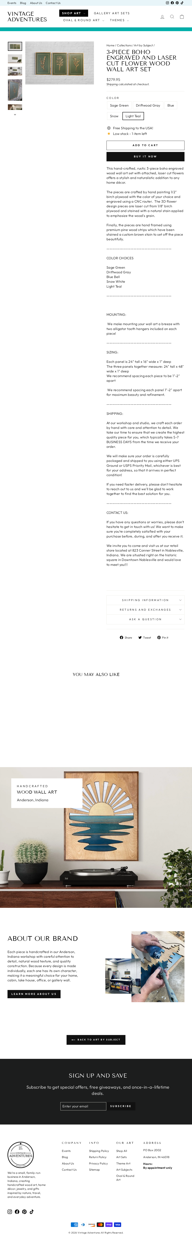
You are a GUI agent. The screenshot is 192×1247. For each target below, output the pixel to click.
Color (113, 98)
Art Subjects (124, 1169)
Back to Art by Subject (99, 1039)
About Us (36, 3)
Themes (118, 20)
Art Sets (121, 1157)
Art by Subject (143, 45)
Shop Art (72, 13)
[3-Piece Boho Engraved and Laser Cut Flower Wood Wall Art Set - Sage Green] (18, 740)
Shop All (121, 1151)
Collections (124, 45)
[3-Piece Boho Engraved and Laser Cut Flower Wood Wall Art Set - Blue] (28, 740)
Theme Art (123, 1163)
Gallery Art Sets (112, 13)
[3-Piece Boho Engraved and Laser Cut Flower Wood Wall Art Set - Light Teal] (38, 740)
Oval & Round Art (82, 20)
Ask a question (145, 619)
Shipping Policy (99, 1151)
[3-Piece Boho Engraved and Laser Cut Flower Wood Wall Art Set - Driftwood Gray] (23, 740)
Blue (170, 105)
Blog (23, 3)
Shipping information (145, 600)
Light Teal (133, 116)
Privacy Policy (98, 1163)
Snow (114, 116)
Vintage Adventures (27, 16)
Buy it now (145, 156)
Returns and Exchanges (145, 609)
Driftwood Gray (148, 105)
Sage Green (119, 105)
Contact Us (53, 3)
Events (12, 3)
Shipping (112, 84)
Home (110, 45)
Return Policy (98, 1157)
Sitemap (94, 1169)
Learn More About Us (34, 994)
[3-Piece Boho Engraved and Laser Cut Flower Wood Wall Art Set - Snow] (33, 740)
